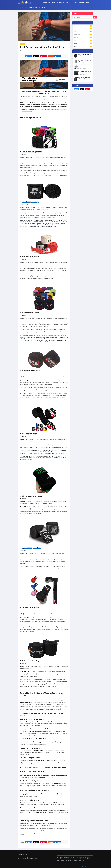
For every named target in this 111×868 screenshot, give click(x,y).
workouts (60, 627)
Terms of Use (90, 866)
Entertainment (46, 2)
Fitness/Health (60, 2)
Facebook (76, 89)
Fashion (53, 2)
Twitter (81, 89)
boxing (33, 382)
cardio (42, 795)
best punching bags (27, 111)
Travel (87, 2)
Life (71, 2)
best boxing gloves (52, 109)
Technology (81, 2)
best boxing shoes (62, 109)
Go (95, 17)
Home (19, 7)
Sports (75, 2)
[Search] (92, 2)
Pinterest (87, 89)
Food (67, 2)
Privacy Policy (82, 866)
